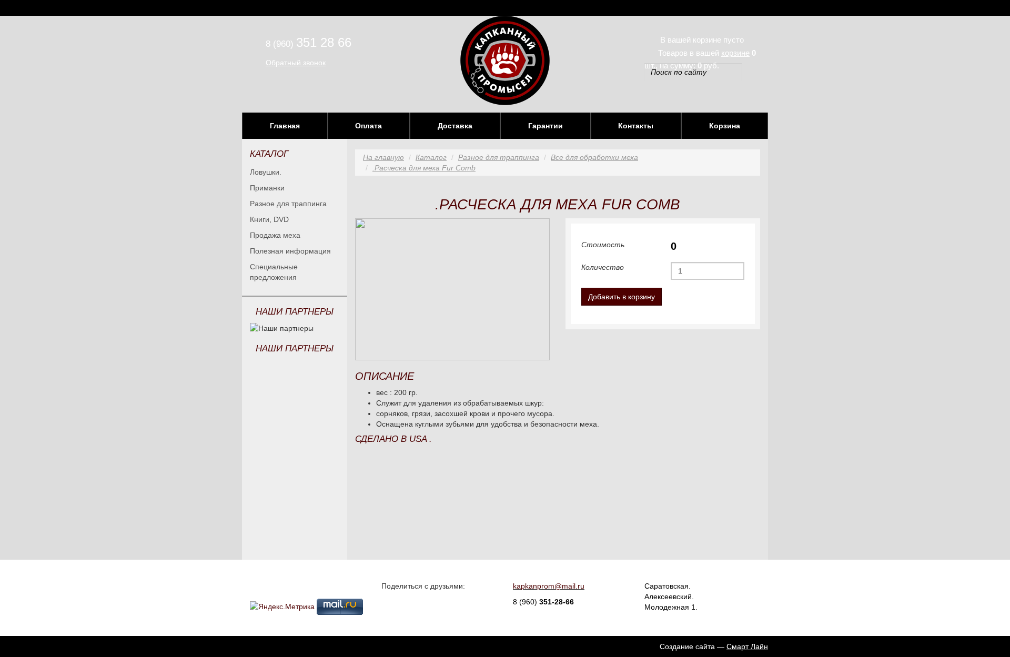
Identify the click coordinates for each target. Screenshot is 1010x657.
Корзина (724, 126)
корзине (735, 52)
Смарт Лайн (747, 646)
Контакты (635, 126)
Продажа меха (275, 235)
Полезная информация (290, 251)
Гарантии (545, 126)
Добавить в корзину (621, 296)
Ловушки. (265, 172)
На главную (383, 157)
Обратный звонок (296, 62)
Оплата (368, 126)
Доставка (455, 126)
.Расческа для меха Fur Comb (424, 168)
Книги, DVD (269, 219)
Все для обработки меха (594, 157)
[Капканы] (505, 60)
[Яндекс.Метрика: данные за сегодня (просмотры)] (282, 606)
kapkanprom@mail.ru (548, 586)
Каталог (431, 157)
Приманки (267, 188)
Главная (285, 126)
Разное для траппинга (288, 203)
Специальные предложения (274, 271)
